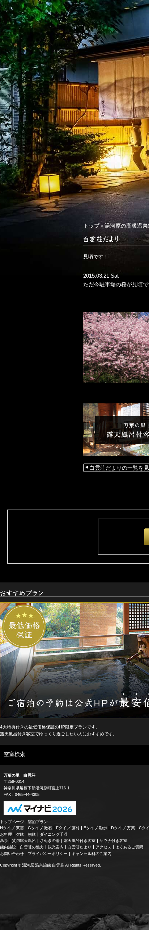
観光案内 (56, 847)
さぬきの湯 (50, 840)
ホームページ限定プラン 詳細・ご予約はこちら (36, 220)
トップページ (12, 821)
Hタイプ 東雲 (12, 828)
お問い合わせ (12, 853)
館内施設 (8, 847)
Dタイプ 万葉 (123, 828)
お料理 (6, 834)
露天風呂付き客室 (79, 840)
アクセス (103, 847)
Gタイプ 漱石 (40, 828)
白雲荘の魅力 (32, 847)
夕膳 (20, 834)
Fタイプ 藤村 (68, 828)
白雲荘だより (79, 847)
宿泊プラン (38, 821)
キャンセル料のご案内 (91, 853)
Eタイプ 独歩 (95, 828)
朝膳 (32, 834)
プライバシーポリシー (48, 853)
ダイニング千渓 (54, 834)
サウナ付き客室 (113, 840)
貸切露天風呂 (24, 840)
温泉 (4, 840)
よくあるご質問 (129, 847)
